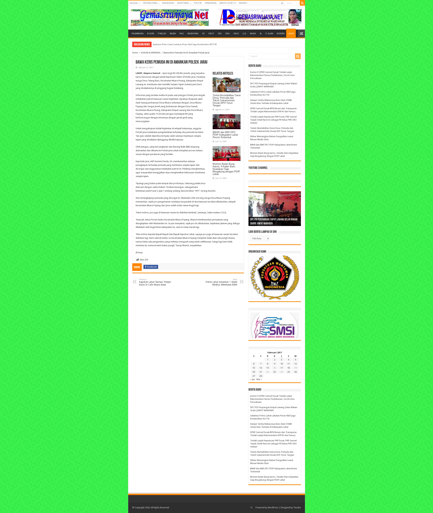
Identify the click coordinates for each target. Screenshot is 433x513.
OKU (227, 33)
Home (135, 52)
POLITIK (198, 3)
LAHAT (291, 33)
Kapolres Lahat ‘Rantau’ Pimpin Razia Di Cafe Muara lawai (155, 282)
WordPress (273, 507)
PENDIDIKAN (210, 3)
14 (260, 368)
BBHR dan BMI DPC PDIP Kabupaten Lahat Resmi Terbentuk (225, 135)
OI (203, 33)
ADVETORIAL (183, 3)
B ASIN (150, 33)
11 (288, 363)
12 (295, 363)
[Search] (302, 3)
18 (288, 368)
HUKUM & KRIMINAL (151, 52)
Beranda (134, 3)
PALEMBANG (138, 33)
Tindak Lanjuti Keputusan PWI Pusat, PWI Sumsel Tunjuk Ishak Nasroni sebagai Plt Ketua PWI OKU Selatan (273, 119)
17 (281, 368)
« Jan (252, 379)
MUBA (173, 33)
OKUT (211, 33)
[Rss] (282, 3)
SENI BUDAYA (168, 3)
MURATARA (193, 33)
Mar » (259, 379)
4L (261, 33)
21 (260, 372)
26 (295, 372)
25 (288, 372)
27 (254, 376)
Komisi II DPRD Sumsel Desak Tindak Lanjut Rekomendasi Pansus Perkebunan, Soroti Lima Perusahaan (272, 75)
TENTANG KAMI (150, 3)
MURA (253, 33)
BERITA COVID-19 (228, 3)
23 (274, 372)
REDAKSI (243, 3)
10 (281, 363)
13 (254, 368)
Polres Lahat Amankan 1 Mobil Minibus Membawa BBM (221, 282)
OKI (220, 33)
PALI (182, 33)
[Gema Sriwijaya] (170, 17)
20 (254, 372)
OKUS (236, 33)
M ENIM (280, 33)
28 (260, 376)
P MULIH (162, 33)
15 (267, 368)
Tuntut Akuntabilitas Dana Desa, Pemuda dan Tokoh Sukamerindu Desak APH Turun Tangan (227, 100)
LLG (244, 33)
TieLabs (297, 507)
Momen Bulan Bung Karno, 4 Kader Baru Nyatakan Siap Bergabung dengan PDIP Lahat (226, 168)
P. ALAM (269, 33)
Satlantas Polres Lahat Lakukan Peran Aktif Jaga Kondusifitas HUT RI (185, 44)
